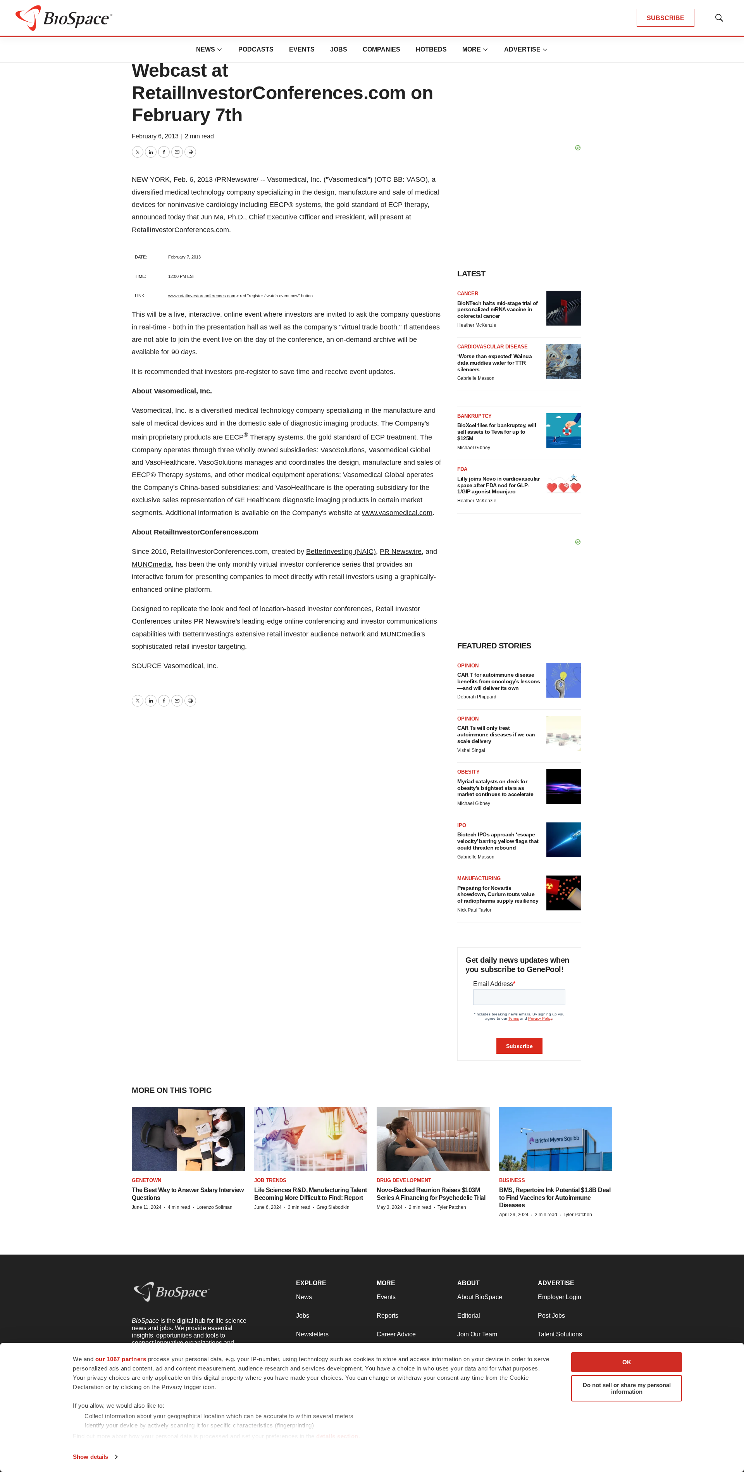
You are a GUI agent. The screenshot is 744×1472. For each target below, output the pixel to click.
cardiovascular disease (492, 347)
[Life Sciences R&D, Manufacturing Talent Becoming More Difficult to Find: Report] (310, 1139)
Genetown (146, 1180)
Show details (90, 1456)
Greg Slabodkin (333, 1207)
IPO (461, 825)
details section (337, 1436)
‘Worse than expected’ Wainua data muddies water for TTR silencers (494, 362)
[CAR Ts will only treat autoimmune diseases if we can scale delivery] (563, 733)
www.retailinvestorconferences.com (201, 295)
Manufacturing (479, 878)
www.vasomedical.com (397, 513)
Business (512, 1180)
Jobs (338, 49)
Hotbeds (431, 49)
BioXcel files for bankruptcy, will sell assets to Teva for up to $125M (496, 431)
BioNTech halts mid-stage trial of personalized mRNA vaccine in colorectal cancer (497, 309)
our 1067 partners (120, 1359)
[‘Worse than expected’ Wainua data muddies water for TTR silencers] (563, 361)
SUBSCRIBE (665, 18)
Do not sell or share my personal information (627, 1388)
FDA (462, 469)
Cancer (467, 293)
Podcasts (256, 49)
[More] (220, 50)
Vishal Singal (471, 750)
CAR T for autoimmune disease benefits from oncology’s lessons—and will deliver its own (498, 681)
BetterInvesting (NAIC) (341, 551)
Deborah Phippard (476, 697)
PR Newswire (401, 551)
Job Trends (270, 1180)
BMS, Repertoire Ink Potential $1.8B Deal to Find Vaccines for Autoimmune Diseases (554, 1197)
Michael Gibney (473, 447)
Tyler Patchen (451, 1207)
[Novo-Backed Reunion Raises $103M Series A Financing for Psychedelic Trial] (433, 1139)
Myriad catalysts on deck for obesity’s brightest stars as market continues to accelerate (495, 788)
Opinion (468, 666)
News (205, 49)
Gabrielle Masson (475, 378)
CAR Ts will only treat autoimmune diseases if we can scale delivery (496, 734)
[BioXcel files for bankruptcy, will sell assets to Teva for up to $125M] (563, 430)
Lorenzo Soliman (214, 1207)
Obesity (468, 772)
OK (626, 1362)
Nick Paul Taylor (474, 910)
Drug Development (404, 1180)
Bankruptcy (474, 416)
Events (302, 49)
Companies (381, 49)
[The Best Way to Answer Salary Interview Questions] (188, 1139)
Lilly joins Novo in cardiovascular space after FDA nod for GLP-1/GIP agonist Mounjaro (498, 485)
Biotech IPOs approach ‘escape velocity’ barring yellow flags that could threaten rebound (498, 841)
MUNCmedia (152, 564)
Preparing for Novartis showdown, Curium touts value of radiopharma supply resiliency (497, 894)
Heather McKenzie (476, 325)
